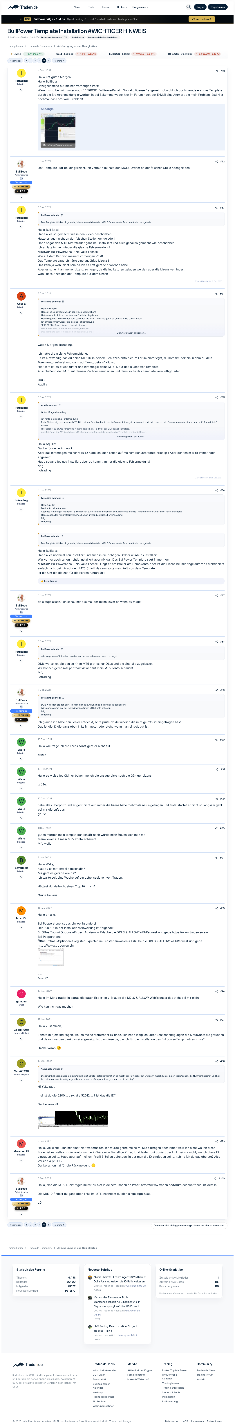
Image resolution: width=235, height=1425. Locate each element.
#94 (222, 857)
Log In (200, 7)
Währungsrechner (103, 1405)
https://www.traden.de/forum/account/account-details (178, 1185)
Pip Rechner (99, 1401)
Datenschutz (172, 1421)
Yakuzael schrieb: (50, 1068)
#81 (223, 70)
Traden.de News (206, 1370)
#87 (222, 595)
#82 (222, 161)
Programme (139, 7)
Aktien (97, 1289)
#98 (222, 1061)
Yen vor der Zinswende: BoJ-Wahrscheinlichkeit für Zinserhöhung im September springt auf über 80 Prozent (117, 1302)
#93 (222, 828)
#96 (222, 991)
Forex (97, 1318)
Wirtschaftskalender (104, 1370)
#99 (222, 1141)
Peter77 (70, 1290)
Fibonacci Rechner (103, 1396)
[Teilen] (217, 71)
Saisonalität (99, 1379)
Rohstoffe (140, 1374)
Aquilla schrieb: (49, 405)
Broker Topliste (170, 1370)
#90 (222, 739)
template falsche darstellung (103, 37)
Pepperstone (52, 923)
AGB (185, 1421)
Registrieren (218, 7)
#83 (222, 207)
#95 (222, 908)
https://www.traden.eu (187, 932)
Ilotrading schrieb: (51, 301)
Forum (105, 7)
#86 (222, 490)
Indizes (139, 1370)
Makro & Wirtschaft (138, 1379)
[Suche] (188, 7)
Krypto (148, 1370)
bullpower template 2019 (54, 37)
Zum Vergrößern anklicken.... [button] (131, 332)
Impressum (197, 1421)
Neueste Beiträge (100, 1269)
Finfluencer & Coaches (169, 1376)
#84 (222, 293)
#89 (222, 690)
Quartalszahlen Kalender (101, 1385)
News (77, 7)
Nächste (58, 60)
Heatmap (98, 1392)
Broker (121, 7)
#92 (222, 798)
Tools (91, 7)
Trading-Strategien (173, 1387)
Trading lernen (170, 1383)
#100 (222, 1178)
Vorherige (16, 60)
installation (78, 37)
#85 (222, 397)
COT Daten (99, 1374)
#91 (223, 769)
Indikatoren (168, 1396)
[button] (61, 54)
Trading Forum (205, 1374)
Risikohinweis (215, 1421)
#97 (222, 1019)
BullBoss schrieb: (50, 215)
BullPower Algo (170, 1401)
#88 (222, 641)
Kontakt (201, 1379)
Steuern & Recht (171, 1392)
